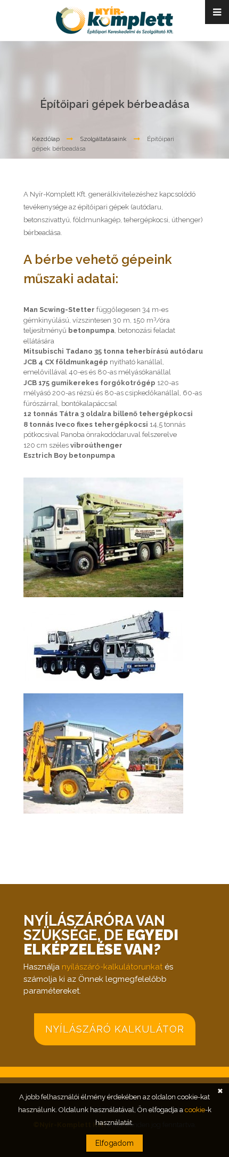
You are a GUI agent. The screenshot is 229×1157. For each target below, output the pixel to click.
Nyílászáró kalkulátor (114, 1029)
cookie (195, 1110)
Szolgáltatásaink (103, 139)
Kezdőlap (46, 139)
